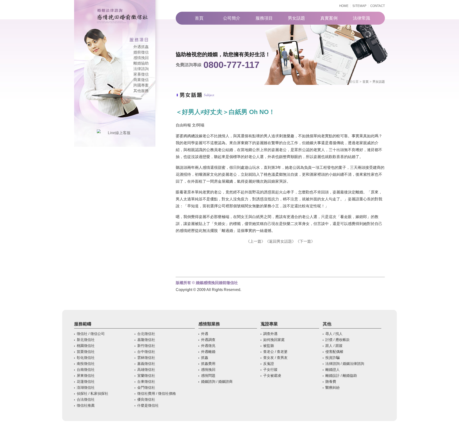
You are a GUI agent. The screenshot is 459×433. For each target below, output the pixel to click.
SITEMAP (359, 6)
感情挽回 (141, 58)
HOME (344, 6)
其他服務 (141, 91)
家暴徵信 (141, 74)
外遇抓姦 (141, 47)
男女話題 (296, 18)
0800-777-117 (231, 64)
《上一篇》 (255, 241)
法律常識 (361, 18)
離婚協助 (141, 63)
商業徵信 (141, 80)
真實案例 (329, 18)
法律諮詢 (141, 69)
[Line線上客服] (117, 132)
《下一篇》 (305, 241)
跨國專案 (141, 85)
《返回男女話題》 (280, 241)
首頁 (199, 18)
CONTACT (377, 6)
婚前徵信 (141, 52)
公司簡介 (231, 18)
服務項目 (264, 18)
